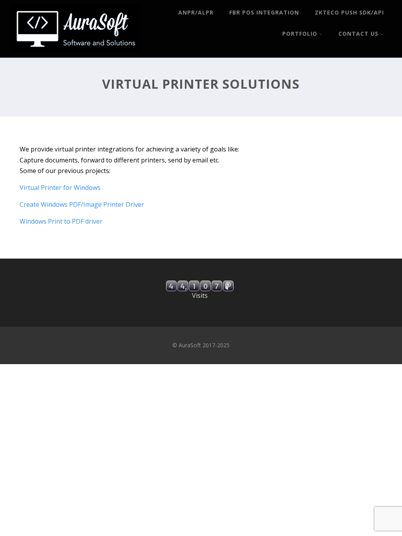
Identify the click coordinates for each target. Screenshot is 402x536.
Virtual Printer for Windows (60, 187)
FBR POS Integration (264, 12)
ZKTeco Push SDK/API (349, 12)
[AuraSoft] (75, 53)
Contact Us (358, 33)
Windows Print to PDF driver (61, 221)
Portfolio (299, 33)
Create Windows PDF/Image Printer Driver (82, 204)
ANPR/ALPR (196, 12)
